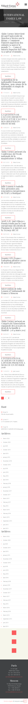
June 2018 (5, 472)
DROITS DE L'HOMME (17, 22)
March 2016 (6, 510)
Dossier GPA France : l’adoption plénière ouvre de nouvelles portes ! (13, 260)
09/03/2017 (6, 334)
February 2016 (7, 513)
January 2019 (6, 457)
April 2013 (5, 528)
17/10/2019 (6, 93)
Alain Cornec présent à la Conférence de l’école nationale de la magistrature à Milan (13, 155)
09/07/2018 (6, 234)
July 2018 (5, 468)
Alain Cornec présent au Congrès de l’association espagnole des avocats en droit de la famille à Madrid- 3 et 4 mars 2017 (13, 326)
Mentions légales (8, 701)
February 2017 (7, 502)
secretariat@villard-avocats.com (14, 677)
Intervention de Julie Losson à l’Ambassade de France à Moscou (13, 291)
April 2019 (5, 453)
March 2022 (6, 438)
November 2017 (7, 491)
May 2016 (5, 506)
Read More (8, 76)
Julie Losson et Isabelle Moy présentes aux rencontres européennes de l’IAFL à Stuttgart (13, 190)
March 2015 (6, 517)
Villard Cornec (16, 56)
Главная (6, 22)
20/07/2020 (6, 56)
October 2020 (6, 442)
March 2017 (6, 498)
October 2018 (6, 465)
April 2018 (5, 480)
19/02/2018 (6, 267)
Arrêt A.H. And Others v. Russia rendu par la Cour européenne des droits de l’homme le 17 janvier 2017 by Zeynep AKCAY (14, 226)
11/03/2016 (6, 371)
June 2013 (5, 524)
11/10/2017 (6, 297)
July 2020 (5, 446)
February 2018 (7, 483)
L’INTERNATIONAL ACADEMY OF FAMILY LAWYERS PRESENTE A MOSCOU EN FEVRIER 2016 (13, 363)
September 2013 (7, 521)
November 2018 (7, 461)
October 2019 (6, 450)
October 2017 (6, 495)
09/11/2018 (6, 162)
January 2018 (6, 487)
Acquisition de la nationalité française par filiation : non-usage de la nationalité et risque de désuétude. (14, 84)
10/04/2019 (6, 127)
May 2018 (5, 476)
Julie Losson (16, 371)
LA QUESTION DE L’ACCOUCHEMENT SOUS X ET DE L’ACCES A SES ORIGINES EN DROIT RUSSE (14, 119)
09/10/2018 (6, 197)
